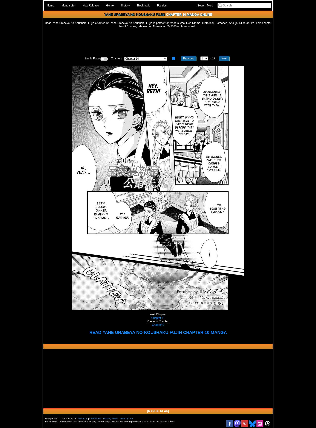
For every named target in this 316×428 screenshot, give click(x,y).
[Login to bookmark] (173, 58)
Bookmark (143, 5)
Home (50, 5)
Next (224, 58)
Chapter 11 (158, 317)
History (125, 5)
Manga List (68, 5)
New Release (91, 5)
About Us (82, 418)
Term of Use (126, 418)
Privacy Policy (110, 418)
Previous (188, 58)
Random (162, 5)
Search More (205, 5)
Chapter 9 (158, 324)
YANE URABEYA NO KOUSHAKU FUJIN (134, 14)
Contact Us (95, 418)
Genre (110, 5)
